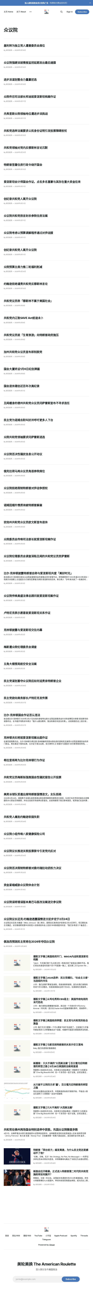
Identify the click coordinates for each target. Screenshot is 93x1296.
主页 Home (8, 12)
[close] (90, 3)
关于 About (21, 12)
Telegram (46, 1239)
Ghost (52, 1245)
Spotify (74, 1236)
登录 (7, 1236)
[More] (30, 12)
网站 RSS (16, 1236)
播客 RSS (27, 1236)
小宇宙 (48, 1236)
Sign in (70, 12)
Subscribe (82, 12)
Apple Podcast (60, 1236)
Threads (84, 1236)
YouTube (38, 1236)
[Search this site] (61, 12)
